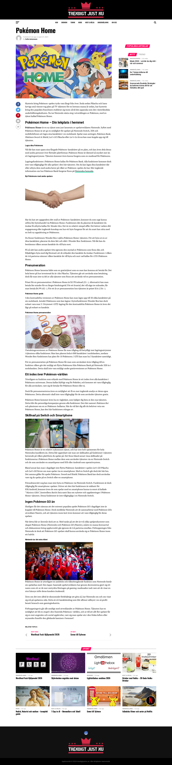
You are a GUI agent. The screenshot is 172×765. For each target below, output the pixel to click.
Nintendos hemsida (84, 171)
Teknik (73, 22)
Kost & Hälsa (89, 22)
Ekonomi (64, 22)
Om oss (114, 22)
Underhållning (103, 22)
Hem (56, 22)
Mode (80, 22)
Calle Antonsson (31, 39)
